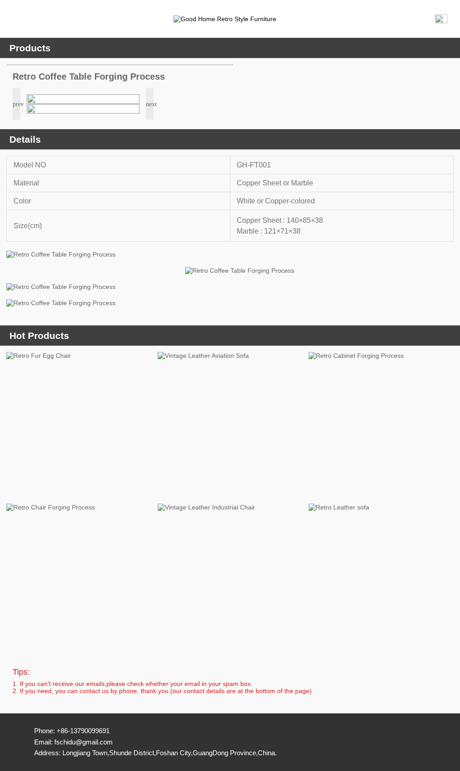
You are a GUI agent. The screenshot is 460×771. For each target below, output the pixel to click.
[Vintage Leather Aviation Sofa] (230, 424)
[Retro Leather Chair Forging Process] (78, 576)
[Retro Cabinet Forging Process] (381, 424)
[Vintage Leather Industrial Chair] (230, 576)
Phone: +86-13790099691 (72, 731)
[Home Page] (236, 19)
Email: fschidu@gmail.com (73, 742)
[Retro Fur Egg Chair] (78, 424)
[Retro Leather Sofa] (381, 576)
